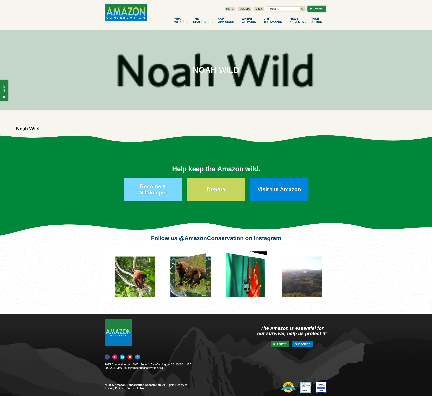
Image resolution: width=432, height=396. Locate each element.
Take (316, 20)
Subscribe (302, 344)
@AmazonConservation (211, 238)
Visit (259, 8)
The (201, 20)
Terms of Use (135, 388)
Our (226, 20)
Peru (229, 8)
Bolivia (244, 8)
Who (179, 20)
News (297, 20)
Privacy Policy (114, 388)
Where (249, 20)
